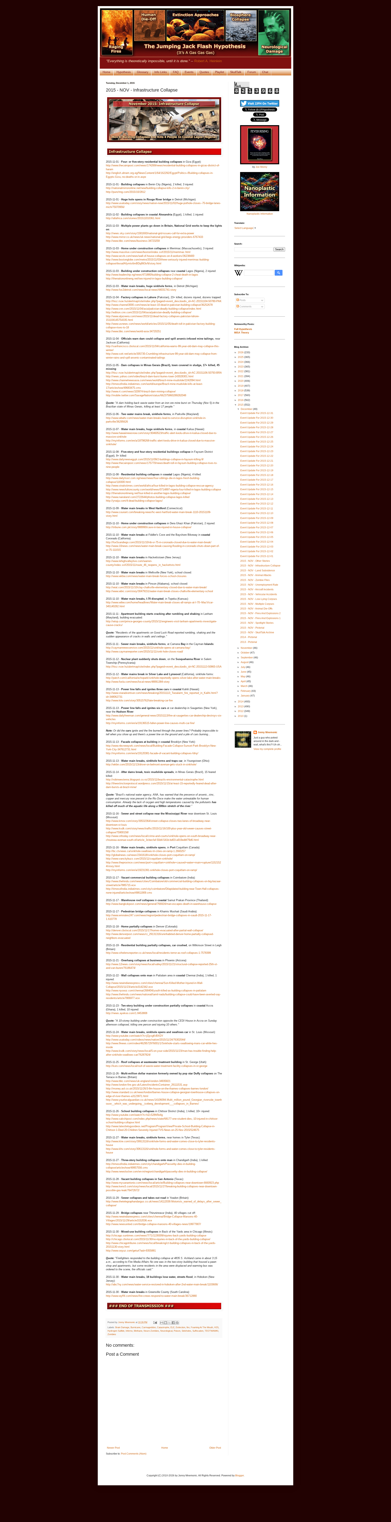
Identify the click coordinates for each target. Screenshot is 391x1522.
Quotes (204, 72)
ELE (172, 1327)
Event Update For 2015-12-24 (256, 446)
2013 (241, 706)
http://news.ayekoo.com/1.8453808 (126, 1013)
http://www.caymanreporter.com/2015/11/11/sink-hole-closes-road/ (144, 651)
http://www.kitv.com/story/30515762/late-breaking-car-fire (139, 700)
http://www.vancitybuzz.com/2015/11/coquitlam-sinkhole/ (139, 858)
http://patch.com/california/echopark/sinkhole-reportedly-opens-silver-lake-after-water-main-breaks (163, 677)
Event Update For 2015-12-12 (256, 503)
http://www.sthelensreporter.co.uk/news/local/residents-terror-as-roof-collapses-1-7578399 (158, 952)
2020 (241, 381)
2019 (241, 385)
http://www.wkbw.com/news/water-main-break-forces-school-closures (146, 576)
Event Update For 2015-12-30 (256, 417)
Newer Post (113, 1447)
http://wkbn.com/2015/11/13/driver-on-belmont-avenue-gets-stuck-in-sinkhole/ (151, 764)
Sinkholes (186, 1331)
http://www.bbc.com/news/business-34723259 (133, 240)
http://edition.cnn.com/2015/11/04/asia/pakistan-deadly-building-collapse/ (148, 312)
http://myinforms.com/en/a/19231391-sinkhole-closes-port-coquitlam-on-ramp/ (151, 870)
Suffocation (197, 1331)
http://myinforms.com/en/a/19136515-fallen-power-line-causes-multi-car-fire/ (150, 723)
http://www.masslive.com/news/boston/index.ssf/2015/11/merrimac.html (148, 252)
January (245, 695)
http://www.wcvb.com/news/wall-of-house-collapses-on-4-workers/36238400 (150, 255)
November (247, 648)
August (245, 662)
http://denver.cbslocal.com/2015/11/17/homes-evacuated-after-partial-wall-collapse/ (154, 930)
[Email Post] (155, 1322)
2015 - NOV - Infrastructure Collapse (260, 565)
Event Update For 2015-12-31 (256, 413)
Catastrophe (163, 1327)
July (243, 667)
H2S (216, 1327)
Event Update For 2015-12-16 (256, 484)
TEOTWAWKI (211, 1331)
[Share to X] (169, 1323)
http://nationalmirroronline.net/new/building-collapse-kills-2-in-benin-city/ (148, 188)
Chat (265, 72)
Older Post (215, 1447)
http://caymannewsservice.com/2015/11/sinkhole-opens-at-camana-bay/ (148, 647)
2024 (241, 362)
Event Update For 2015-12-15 (256, 489)
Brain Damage (122, 1327)
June (244, 671)
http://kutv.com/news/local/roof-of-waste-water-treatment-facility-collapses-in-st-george (156, 1065)
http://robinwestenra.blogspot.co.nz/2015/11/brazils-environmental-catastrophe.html (155, 779)
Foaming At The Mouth (202, 1327)
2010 (241, 716)
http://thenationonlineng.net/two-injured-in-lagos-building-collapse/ (144, 278)
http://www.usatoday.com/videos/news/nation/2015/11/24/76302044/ (146, 1039)
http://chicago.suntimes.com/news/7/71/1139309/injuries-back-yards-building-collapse (156, 1235)
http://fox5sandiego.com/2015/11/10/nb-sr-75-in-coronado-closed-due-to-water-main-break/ (158, 542)
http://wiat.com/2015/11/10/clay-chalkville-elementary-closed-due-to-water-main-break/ (156, 587)
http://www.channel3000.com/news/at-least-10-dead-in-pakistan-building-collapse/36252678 (159, 304)
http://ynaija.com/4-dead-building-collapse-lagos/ (134, 500)
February (246, 691)
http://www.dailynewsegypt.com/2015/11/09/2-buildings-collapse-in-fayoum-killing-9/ (155, 459)
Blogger (239, 1475)
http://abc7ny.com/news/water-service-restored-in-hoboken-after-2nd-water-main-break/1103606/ (162, 1284)
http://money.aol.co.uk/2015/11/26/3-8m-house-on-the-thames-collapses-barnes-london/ (157, 1088)
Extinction (180, 1327)
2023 (241, 366)
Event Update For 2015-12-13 (256, 499)
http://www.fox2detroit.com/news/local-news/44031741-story (141, 289)
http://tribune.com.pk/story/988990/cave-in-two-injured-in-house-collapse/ (148, 527)
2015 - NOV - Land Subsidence (257, 570)
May (243, 676)
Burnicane (136, 1327)
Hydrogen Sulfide (116, 1331)
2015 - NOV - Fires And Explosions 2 (260, 613)
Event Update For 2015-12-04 (256, 541)
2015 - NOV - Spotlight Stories (256, 622)
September (247, 657)
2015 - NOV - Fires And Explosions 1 (260, 618)
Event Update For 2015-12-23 (256, 451)
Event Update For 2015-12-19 (256, 470)
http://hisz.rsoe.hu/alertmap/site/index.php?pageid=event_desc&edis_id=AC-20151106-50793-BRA (164, 372)
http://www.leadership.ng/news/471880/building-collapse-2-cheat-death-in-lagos (152, 274)
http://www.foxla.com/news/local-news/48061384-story (138, 681)
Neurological (166, 1331)
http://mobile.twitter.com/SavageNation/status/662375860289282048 (146, 395)
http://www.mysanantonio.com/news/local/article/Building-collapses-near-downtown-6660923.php (162, 1182)
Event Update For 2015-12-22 (256, 456)
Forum (251, 72)
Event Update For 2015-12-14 (256, 494)
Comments (245, 306)
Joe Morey (261, 167)
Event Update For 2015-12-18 (256, 475)
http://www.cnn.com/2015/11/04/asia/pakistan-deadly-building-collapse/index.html (153, 308)
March (244, 686)
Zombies (112, 1334)
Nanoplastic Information (260, 213)
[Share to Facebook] (173, 1323)
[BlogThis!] (166, 1323)
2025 (241, 357)
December (247, 409)
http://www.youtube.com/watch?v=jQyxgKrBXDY (134, 1035)
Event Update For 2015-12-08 (256, 522)
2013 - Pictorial (248, 642)
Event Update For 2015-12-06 (256, 532)
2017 (241, 395)
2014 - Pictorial (248, 637)
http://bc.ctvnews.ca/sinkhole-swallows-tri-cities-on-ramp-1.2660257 (146, 851)
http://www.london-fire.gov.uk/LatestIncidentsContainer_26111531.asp (146, 1084)
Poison (177, 1331)
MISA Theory (241, 332)
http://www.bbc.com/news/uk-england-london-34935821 (138, 1081)
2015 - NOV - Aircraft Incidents (256, 589)
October (245, 652)
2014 (241, 701)
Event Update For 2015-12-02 (256, 551)
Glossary (142, 72)
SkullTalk (235, 72)
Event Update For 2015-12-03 (256, 546)
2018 (241, 390)
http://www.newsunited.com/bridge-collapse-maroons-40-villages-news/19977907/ (153, 1224)
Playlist (219, 72)
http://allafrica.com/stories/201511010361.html (133, 218)
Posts (242, 300)
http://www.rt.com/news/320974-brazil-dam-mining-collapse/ (141, 391)
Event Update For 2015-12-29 (256, 422)
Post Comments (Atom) (133, 1453)
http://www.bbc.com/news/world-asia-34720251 (133, 331)
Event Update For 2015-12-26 (256, 437)
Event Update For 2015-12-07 (256, 527)
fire (188, 1327)
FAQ (176, 72)
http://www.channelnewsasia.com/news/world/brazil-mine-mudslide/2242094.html (153, 380)
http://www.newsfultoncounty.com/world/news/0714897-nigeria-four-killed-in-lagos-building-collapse (163, 489)
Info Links (160, 72)
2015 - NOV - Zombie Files (255, 580)
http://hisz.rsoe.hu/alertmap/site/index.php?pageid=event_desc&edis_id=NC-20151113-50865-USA (164, 666)
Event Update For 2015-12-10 (256, 513)
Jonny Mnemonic (267, 732)
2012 (241, 711)
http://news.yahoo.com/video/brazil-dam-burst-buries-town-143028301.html (149, 376)
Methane (138, 1331)
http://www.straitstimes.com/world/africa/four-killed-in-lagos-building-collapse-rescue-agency (160, 485)
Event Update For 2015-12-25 (256, 441)
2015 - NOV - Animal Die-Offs (256, 608)
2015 (241, 404)
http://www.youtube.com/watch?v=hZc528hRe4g (134, 1114)
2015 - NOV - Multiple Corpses (257, 604)
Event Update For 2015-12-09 (256, 518)
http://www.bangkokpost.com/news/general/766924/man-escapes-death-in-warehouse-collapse (161, 903)
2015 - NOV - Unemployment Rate (259, 584)
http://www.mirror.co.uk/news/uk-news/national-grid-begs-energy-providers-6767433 (154, 236)
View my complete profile (267, 749)
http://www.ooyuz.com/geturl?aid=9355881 (131, 1250)
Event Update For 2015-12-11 (256, 508)
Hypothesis (123, 72)
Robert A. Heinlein (208, 61)
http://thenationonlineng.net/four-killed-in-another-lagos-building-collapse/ (148, 493)
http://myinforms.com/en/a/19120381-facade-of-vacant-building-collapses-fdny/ (152, 753)
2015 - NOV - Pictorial (252, 627)
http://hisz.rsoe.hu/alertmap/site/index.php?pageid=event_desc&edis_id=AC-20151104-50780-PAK (164, 301)
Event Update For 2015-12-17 (256, 479)
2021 (241, 376)
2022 (241, 371)
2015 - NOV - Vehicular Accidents (258, 594)
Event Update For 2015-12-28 (256, 427)
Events (189, 72)
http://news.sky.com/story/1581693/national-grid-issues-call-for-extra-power (150, 233)
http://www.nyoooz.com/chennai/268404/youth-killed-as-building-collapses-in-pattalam (156, 990)
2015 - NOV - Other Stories (255, 561)
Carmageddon (149, 1327)
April (243, 681)
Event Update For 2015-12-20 (256, 465)
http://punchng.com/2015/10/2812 (125, 191)
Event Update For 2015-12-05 (256, 537)
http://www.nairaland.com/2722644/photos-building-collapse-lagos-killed (147, 497)
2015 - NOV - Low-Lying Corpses (258, 599)
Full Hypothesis (243, 329)
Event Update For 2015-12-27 (256, 432)
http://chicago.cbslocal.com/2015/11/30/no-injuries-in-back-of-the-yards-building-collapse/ (158, 1239)
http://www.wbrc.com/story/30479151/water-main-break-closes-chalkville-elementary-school (159, 591)
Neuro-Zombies (151, 1331)
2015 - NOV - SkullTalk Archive (257, 632)
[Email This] (162, 1323)
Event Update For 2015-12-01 (256, 556)
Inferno (129, 1331)
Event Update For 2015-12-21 (256, 460)
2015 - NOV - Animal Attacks (255, 575)
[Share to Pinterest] (177, 1323)
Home (106, 72)
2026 (241, 352)
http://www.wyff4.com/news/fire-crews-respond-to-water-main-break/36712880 (151, 1295)
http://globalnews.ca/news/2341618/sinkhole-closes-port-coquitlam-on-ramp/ (150, 854)
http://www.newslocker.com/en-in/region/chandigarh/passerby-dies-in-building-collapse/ (156, 1171)
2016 (241, 400)
